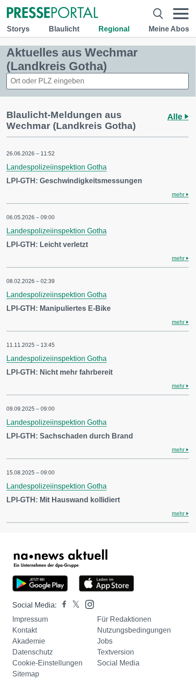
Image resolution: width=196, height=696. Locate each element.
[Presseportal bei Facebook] (62, 605)
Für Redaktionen (124, 619)
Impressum (30, 619)
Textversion (115, 652)
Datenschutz (32, 652)
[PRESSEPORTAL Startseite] (52, 13)
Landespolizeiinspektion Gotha (56, 167)
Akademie (28, 641)
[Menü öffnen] (181, 13)
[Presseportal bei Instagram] (87, 604)
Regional (113, 29)
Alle (176, 116)
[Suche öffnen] (158, 13)
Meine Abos (169, 29)
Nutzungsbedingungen (134, 630)
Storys (18, 29)
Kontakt (24, 630)
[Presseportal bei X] (73, 605)
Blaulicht (64, 29)
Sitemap (25, 674)
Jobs (105, 641)
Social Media (118, 663)
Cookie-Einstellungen (47, 663)
